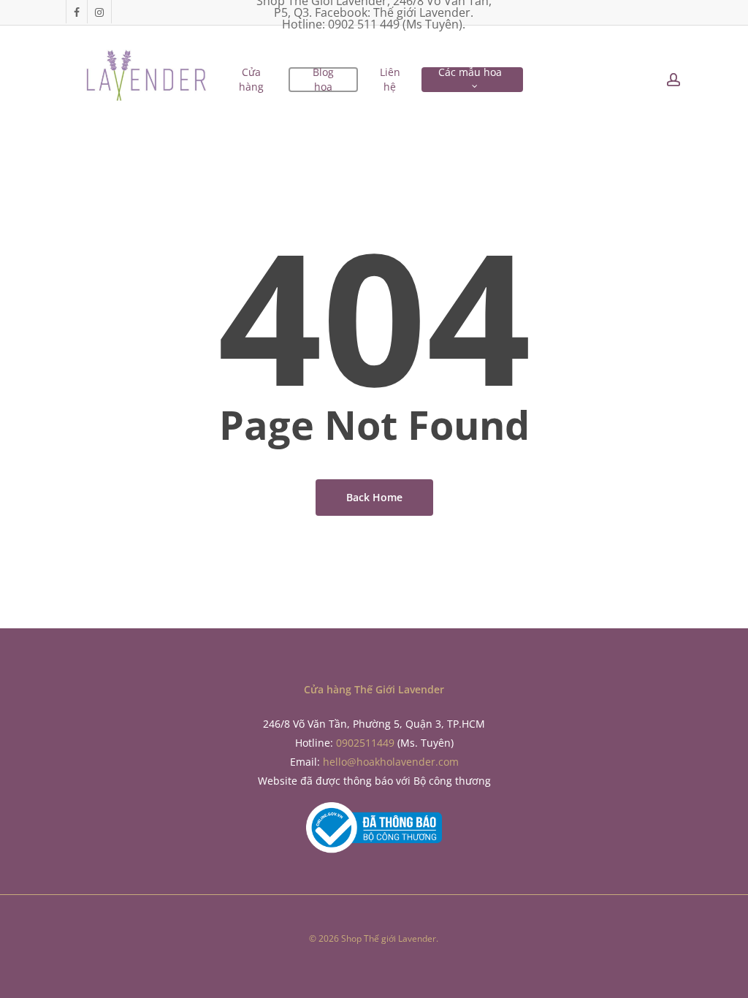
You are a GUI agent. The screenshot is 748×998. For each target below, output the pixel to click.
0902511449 (365, 743)
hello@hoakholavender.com (391, 762)
